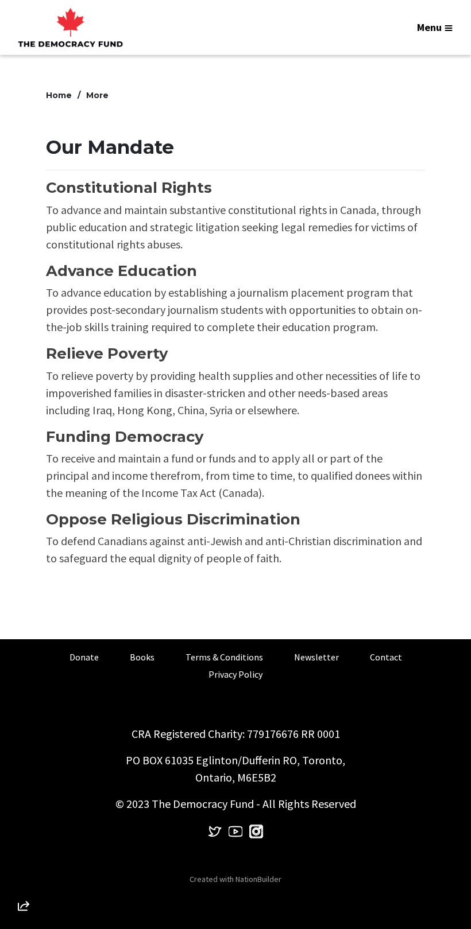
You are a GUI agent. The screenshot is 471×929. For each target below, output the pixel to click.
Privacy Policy (235, 674)
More (97, 95)
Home (59, 95)
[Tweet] (23, 812)
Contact (386, 657)
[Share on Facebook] (23, 845)
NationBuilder (258, 879)
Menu (429, 27)
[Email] (23, 780)
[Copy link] (23, 747)
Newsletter (316, 657)
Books (142, 657)
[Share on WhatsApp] (23, 878)
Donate (84, 657)
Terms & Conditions (224, 657)
